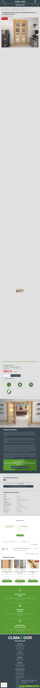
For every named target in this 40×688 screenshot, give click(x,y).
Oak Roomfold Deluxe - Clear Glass (33, 572)
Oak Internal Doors (20, 670)
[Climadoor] (20, 2)
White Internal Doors (20, 676)
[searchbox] (5, 542)
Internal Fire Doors (20, 649)
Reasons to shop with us (20, 595)
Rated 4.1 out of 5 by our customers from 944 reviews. (4, 685)
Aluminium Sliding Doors (20, 665)
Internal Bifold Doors (14, 8)
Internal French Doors (20, 648)
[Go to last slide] (19, 584)
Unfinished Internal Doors (20, 673)
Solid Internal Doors (20, 674)
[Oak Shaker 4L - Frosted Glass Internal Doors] (20, 564)
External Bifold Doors (20, 660)
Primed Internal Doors (20, 677)
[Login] (37, 5)
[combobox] (16, 542)
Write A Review (20, 535)
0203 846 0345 (20, 5)
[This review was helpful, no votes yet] (35, 553)
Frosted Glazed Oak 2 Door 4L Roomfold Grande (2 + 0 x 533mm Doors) (14, 10)
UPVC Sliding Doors (20, 663)
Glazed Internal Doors (20, 672)
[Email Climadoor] (5, 5)
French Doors (20, 652)
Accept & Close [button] (29, 686)
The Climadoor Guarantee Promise (20, 626)
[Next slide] (21, 584)
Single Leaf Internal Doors (5, 574)
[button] (36, 19)
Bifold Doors (7, 8)
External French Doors (20, 654)
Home (3, 8)
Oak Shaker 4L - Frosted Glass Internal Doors (20, 572)
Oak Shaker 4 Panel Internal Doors (7, 572)
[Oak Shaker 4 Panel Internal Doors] (7, 564)
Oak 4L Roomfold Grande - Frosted (25, 8)
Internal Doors (20, 644)
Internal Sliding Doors (20, 666)
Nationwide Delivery (20, 610)
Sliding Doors (20, 662)
